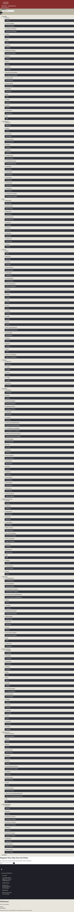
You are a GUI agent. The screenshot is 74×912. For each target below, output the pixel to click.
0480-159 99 (4, 5)
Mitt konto (5, 3)
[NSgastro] (3, 9)
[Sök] (14, 863)
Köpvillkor (5, 2)
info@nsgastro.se (12, 5)
